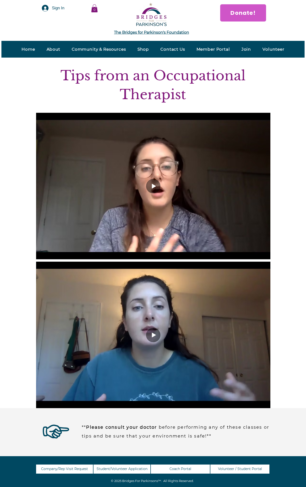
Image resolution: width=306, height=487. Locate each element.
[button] (94, 8)
